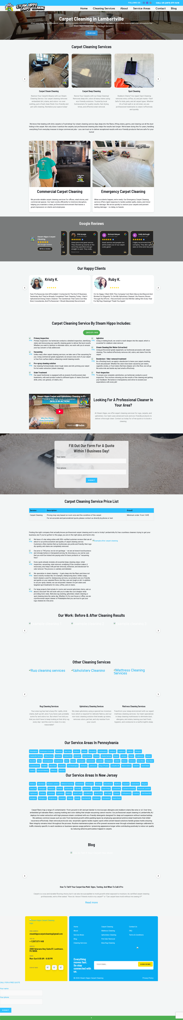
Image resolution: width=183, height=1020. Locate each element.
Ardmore (132, 761)
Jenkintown (92, 765)
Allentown (51, 788)
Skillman (32, 784)
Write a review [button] (45, 249)
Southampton (102, 751)
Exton (66, 761)
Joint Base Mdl (146, 793)
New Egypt (108, 793)
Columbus (51, 793)
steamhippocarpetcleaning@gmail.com (46, 933)
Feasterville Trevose (36, 756)
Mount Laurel (78, 793)
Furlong (96, 756)
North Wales (145, 765)
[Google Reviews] (151, 3)
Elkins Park (52, 765)
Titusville (77, 788)
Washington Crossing (46, 751)
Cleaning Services (104, 8)
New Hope (68, 751)
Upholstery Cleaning (108, 935)
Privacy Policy (148, 978)
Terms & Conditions (136, 935)
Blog (174, 8)
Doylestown (139, 756)
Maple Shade (117, 798)
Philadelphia (33, 751)
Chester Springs (106, 756)
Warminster (90, 761)
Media (73, 761)
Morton (124, 761)
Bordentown (88, 793)
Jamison (123, 756)
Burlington (33, 798)
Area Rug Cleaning (108, 943)
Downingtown (48, 761)
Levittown (112, 751)
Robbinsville (68, 788)
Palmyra (70, 798)
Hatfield (117, 761)
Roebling (136, 793)
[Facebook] (144, 3)
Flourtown (62, 765)
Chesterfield (79, 784)
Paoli (39, 761)
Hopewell (126, 784)
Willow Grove (49, 756)
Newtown (59, 751)
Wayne (131, 756)
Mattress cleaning (108, 931)
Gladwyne (84, 765)
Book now (91, 33)
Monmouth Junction (144, 788)
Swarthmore (58, 761)
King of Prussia (103, 765)
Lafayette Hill (115, 765)
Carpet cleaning (107, 927)
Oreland (32, 770)
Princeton (98, 784)
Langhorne (121, 751)
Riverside (62, 798)
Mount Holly (98, 793)
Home (84, 8)
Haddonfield (135, 784)
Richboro (76, 751)
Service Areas (141, 8)
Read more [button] (68, 252)
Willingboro (42, 798)
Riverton (59, 788)
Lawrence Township (129, 788)
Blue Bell (32, 761)
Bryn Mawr (150, 761)
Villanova (54, 770)
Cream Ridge (106, 788)
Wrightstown (53, 798)
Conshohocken (34, 765)
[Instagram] (147, 3)
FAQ (130, 931)
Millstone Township (67, 784)
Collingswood (126, 793)
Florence (116, 793)
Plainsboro (96, 788)
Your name (61, 457)
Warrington (81, 761)
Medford (117, 784)
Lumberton (60, 793)
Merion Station (126, 765)
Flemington (42, 788)
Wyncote (62, 770)
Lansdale (100, 761)
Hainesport (86, 788)
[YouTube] (54, 967)
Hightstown (33, 793)
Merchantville (86, 798)
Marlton (68, 793)
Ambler (84, 751)
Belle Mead (41, 784)
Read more (91, 902)
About (124, 8)
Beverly (77, 798)
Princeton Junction (53, 784)
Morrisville (92, 751)
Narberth (136, 765)
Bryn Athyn (141, 761)
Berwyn (116, 756)
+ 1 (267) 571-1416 (37, 941)
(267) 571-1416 (92, 333)
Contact (161, 8)
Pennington (89, 784)
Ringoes (144, 784)
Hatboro (130, 751)
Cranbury (42, 793)
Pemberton (96, 798)
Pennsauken (106, 798)
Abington (138, 751)
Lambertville (116, 788)
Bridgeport (108, 761)
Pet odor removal (108, 939)
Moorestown (108, 784)
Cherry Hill (33, 788)
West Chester (87, 756)
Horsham (58, 756)
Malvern (148, 756)
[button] (25, 79)
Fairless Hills (68, 756)
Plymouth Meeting (42, 770)
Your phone (61, 468)
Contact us (133, 927)
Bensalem (77, 756)
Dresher (44, 765)
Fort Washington (73, 765)
